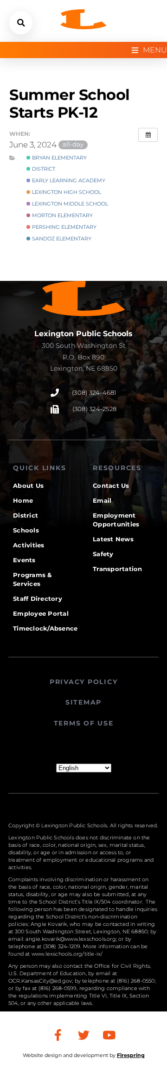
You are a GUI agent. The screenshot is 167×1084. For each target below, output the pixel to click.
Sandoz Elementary (61, 238)
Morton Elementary (62, 215)
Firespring (131, 1055)
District (43, 169)
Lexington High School (66, 192)
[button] (20, 22)
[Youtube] (109, 1034)
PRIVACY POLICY (84, 682)
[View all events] (148, 135)
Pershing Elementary (63, 227)
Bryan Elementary (59, 157)
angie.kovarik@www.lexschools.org (71, 939)
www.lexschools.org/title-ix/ (67, 954)
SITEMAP (83, 702)
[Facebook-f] (58, 1034)
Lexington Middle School (69, 203)
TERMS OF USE (84, 723)
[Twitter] (83, 1034)
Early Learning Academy (68, 180)
